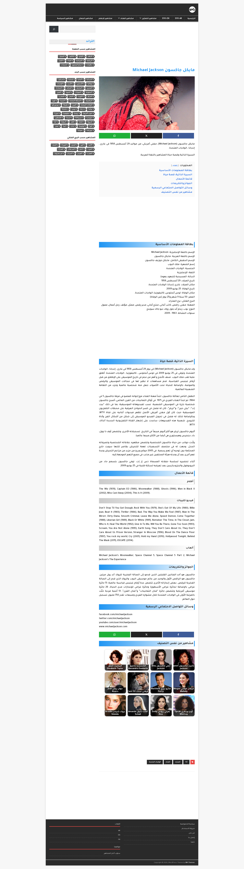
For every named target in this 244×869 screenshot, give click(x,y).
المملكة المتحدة (75, 101)
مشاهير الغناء (127, 19)
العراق (90, 96)
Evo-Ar (178, 19)
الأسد (90, 145)
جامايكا (64, 109)
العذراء (177, 762)
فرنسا (68, 118)
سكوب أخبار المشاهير (112, 853)
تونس (74, 109)
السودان (78, 92)
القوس (79, 153)
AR (119, 831)
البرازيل (79, 88)
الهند (53, 101)
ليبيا (64, 126)
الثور (82, 145)
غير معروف (59, 153)
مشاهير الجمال (86, 19)
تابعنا (193, 842)
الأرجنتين (80, 84)
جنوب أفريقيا (87, 113)
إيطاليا (90, 84)
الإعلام (90, 56)
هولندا (80, 130)
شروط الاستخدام (188, 829)
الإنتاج (81, 56)
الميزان (70, 153)
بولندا (90, 109)
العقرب (89, 153)
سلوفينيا (66, 113)
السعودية (89, 92)
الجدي (73, 145)
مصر (56, 126)
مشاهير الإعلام (105, 19)
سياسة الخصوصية (187, 824)
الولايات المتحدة (155, 762)
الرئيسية (191, 19)
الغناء (168, 762)
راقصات (89, 65)
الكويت (80, 96)
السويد (68, 92)
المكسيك (89, 101)
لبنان (72, 126)
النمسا (62, 101)
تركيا (82, 109)
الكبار (61, 61)
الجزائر (69, 88)
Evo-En (165, 19)
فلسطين (58, 118)
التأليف (71, 56)
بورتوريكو (55, 105)
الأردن (70, 84)
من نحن (192, 833)
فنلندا (81, 122)
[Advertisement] (147, 46)
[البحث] (53, 29)
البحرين (89, 88)
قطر (72, 122)
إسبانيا (70, 80)
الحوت (90, 149)
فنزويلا (90, 122)
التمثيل (61, 56)
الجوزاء (64, 145)
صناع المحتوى (77, 65)
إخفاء (175, 166)
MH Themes (190, 862)
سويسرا (89, 118)
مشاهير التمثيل (149, 19)
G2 (186, 762)
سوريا (57, 113)
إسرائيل (61, 80)
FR (119, 840)
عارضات (64, 65)
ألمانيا (80, 80)
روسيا (76, 113)
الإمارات (60, 84)
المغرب (61, 96)
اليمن (74, 105)
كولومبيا (82, 126)
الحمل (54, 145)
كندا (55, 122)
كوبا (91, 126)
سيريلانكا (78, 118)
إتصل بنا (191, 838)
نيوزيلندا (89, 130)
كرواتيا (63, 122)
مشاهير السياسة (65, 19)
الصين (59, 92)
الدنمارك (59, 88)
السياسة (79, 61)
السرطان (71, 149)
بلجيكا (65, 105)
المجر (71, 96)
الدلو (81, 149)
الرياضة (89, 61)
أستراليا (89, 80)
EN (119, 835)
